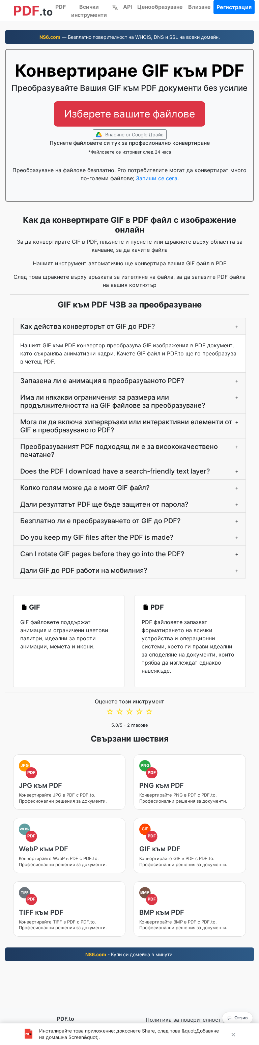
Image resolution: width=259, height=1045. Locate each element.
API (127, 6)
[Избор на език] (115, 7)
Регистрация (234, 7)
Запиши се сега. (157, 178)
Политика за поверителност (183, 1019)
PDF (60, 6)
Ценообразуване (160, 6)
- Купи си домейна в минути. (129, 954)
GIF (34, 607)
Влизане (199, 6)
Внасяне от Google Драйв (134, 134)
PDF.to (65, 1018)
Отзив (241, 1017)
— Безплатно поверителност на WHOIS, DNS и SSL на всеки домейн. (129, 37)
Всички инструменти (89, 10)
